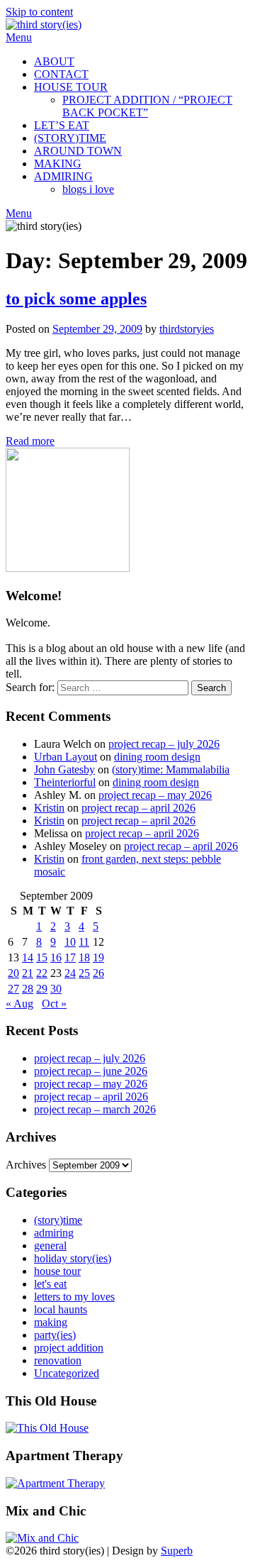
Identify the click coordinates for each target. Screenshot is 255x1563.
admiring (54, 1233)
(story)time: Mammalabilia (171, 769)
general (50, 1245)
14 (27, 957)
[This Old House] (47, 1428)
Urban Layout (65, 757)
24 (70, 973)
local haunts (60, 1309)
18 (84, 957)
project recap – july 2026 (164, 744)
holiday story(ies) (72, 1258)
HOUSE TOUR (71, 87)
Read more (30, 441)
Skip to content (39, 12)
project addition (68, 1348)
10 (70, 942)
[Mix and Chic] (42, 1538)
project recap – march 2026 (95, 1109)
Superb (177, 1551)
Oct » (54, 1004)
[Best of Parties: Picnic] (55, 1483)
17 (70, 957)
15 (41, 957)
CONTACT (61, 74)
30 (56, 989)
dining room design (157, 757)
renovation (57, 1360)
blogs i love (88, 189)
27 (13, 989)
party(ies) (55, 1335)
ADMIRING (63, 176)
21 (27, 973)
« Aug (19, 1004)
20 (13, 973)
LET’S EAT (61, 125)
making (50, 1322)
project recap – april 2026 (138, 808)
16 (56, 957)
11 (84, 942)
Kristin (49, 808)
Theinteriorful (65, 782)
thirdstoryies (186, 329)
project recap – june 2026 (90, 1071)
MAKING (57, 164)
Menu (19, 37)
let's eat (50, 1284)
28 (27, 989)
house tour (57, 1271)
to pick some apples (76, 298)
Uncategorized (66, 1373)
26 (98, 973)
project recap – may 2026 (155, 795)
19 (98, 957)
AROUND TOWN (78, 151)
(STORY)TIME (70, 138)
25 (84, 973)
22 (41, 973)
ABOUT (54, 61)
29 (41, 989)
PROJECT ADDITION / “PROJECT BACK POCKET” (147, 106)
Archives (26, 1165)
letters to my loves (74, 1297)
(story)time (58, 1220)
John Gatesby (64, 769)
